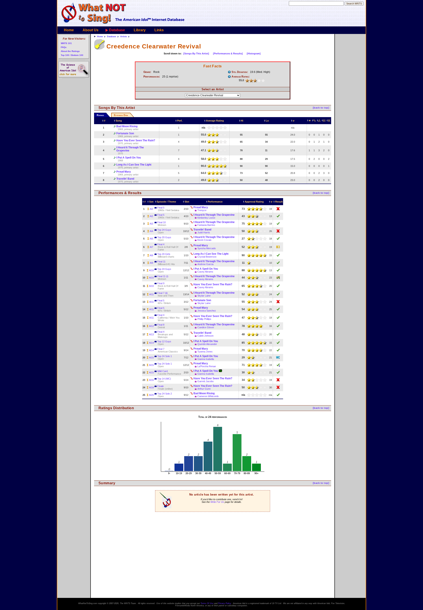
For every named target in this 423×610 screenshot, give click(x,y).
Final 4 (160, 244)
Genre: (147, 72)
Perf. (179, 120)
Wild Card (162, 371)
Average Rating (215, 120)
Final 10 (161, 222)
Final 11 (161, 261)
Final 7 (160, 349)
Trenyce (201, 210)
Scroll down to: (173, 53)
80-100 (329, 120)
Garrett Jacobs (205, 381)
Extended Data (121, 115)
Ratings (100, 115)
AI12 (151, 326)
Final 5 (160, 207)
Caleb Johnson (205, 335)
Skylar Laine (204, 295)
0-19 (309, 120)
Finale (160, 386)
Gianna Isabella (205, 359)
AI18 (151, 387)
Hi (242, 120)
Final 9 (160, 283)
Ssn (151, 201)
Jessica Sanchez (206, 310)
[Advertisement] (213, 540)
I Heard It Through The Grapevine (130, 149)
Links (159, 30)
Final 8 (160, 324)
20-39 (314, 120)
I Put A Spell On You (128, 157)
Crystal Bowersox (207, 256)
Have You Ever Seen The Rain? (135, 140)
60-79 (324, 120)
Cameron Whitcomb (208, 396)
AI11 (151, 294)
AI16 (151, 380)
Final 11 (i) (162, 276)
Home (69, 30)
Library (140, 30)
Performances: (151, 76)
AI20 (151, 395)
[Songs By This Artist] (196, 53)
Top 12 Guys (164, 341)
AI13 (151, 334)
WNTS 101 (66, 43)
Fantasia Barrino (206, 225)
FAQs (64, 47)
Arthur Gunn (204, 388)
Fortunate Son (125, 133)
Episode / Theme (166, 201)
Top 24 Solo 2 (164, 393)
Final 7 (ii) (162, 293)
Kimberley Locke (206, 217)
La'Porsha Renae (206, 366)
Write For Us (217, 502)
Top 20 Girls (163, 254)
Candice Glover (205, 327)
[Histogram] (254, 53)
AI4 (151, 231)
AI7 (151, 247)
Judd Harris (203, 232)
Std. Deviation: (240, 72)
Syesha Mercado (206, 248)
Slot (187, 201)
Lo (267, 120)
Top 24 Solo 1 (164, 356)
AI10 (151, 270)
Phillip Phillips (204, 319)
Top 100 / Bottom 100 (72, 55)
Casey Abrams (205, 271)
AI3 (151, 223)
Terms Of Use (206, 603)
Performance (215, 201)
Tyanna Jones (205, 351)
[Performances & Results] (228, 53)
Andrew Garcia (205, 264)
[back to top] (321, 107)
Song (119, 120)
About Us (90, 30)
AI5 (151, 238)
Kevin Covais (204, 240)
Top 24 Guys (164, 230)
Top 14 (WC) (164, 378)
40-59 (319, 120)
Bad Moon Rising (126, 126)
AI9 (151, 255)
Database (117, 30)
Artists (123, 36)
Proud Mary (123, 171)
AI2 (151, 209)
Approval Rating (254, 201)
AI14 (151, 342)
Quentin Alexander (207, 344)
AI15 (151, 357)
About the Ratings (70, 51)
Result (279, 201)
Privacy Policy (224, 603)
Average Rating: (241, 76)
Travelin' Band (125, 178)
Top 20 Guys (164, 237)
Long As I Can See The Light (133, 164)
